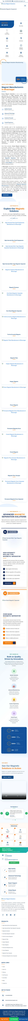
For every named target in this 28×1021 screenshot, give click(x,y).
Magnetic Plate (5, 939)
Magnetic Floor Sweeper (7, 953)
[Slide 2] (13, 18)
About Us (4, 969)
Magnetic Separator (10, 158)
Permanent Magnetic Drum (7, 947)
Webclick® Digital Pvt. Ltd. (9, 1014)
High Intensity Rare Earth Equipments (9, 925)
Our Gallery (4, 977)
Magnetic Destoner (6, 930)
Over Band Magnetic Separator (8, 933)
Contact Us (4, 983)
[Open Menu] (25, 5)
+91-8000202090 (7, 1)
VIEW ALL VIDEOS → (7, 777)
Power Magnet (9, 162)
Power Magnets (5, 944)
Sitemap (4, 972)
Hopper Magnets (5, 942)
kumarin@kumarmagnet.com (19, 1)
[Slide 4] (16, 18)
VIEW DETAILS (10, 583)
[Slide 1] (11, 18)
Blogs (3, 980)
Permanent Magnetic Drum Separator (9, 955)
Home (3, 966)
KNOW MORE (7, 195)
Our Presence (5, 975)
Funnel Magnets (5, 950)
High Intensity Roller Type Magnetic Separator (11, 928)
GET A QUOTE (14, 862)
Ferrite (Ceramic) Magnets (7, 936)
